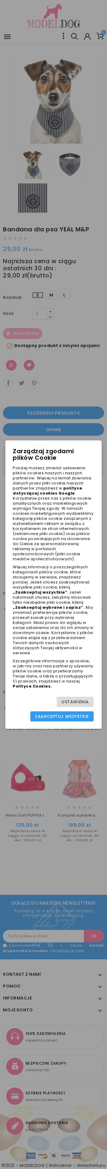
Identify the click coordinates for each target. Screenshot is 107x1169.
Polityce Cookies (32, 686)
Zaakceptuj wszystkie (62, 716)
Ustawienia (75, 702)
